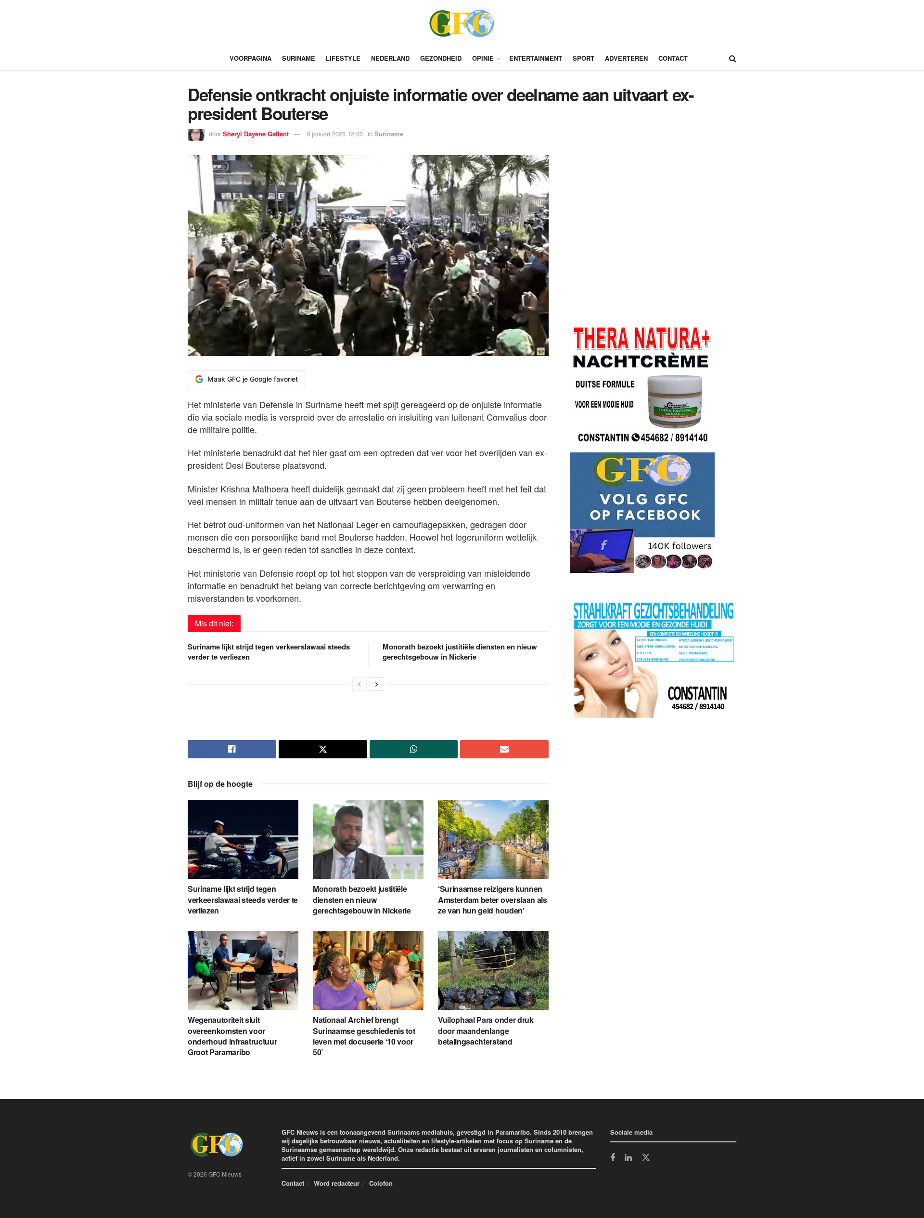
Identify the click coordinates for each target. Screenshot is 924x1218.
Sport (583, 58)
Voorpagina (250, 58)
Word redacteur (336, 1183)
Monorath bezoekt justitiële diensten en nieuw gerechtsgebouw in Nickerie (460, 651)
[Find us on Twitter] (646, 1158)
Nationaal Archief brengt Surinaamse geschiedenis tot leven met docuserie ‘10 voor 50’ (364, 1036)
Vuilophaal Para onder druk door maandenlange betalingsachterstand (486, 1030)
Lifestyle (343, 58)
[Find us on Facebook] (612, 1158)
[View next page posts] (377, 684)
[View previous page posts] (359, 684)
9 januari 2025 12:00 (335, 133)
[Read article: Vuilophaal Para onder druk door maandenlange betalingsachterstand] (493, 970)
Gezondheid (441, 58)
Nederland (390, 58)
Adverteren (626, 58)
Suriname (298, 58)
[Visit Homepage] (462, 23)
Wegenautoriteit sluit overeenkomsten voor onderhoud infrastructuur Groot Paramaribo (232, 1036)
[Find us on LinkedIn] (628, 1158)
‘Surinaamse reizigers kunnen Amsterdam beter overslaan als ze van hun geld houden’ (492, 899)
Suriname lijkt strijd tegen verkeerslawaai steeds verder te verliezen (269, 651)
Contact (673, 58)
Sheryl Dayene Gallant (256, 133)
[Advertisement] (642, 240)
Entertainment (535, 58)
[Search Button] (732, 58)
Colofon (381, 1183)
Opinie (483, 58)
